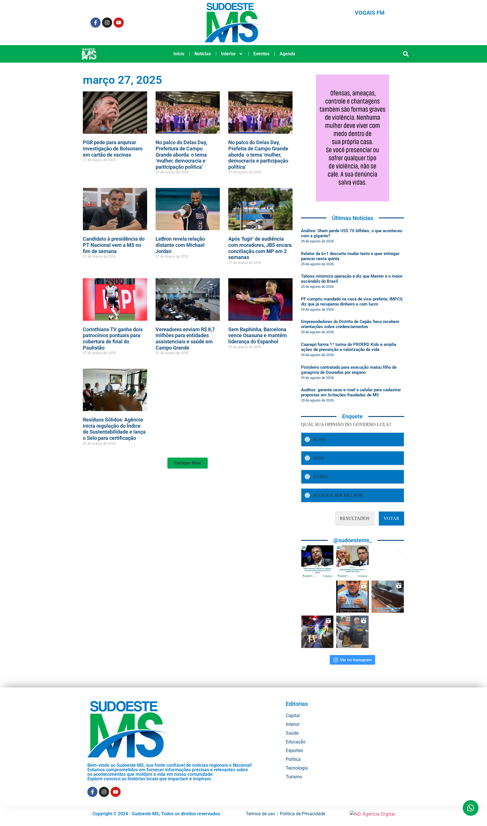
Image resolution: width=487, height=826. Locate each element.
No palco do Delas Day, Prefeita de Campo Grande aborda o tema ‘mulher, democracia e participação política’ (258, 154)
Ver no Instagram (356, 659)
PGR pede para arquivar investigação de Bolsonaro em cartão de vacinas (113, 148)
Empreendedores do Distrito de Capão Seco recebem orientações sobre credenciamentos (350, 324)
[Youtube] (119, 22)
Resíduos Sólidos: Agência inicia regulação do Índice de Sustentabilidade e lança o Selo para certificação (114, 429)
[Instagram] (107, 22)
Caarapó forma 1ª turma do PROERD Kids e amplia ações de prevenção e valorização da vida (348, 347)
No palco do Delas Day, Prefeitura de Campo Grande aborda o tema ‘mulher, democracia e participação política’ (181, 154)
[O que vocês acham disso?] (352, 597)
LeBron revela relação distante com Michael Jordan (180, 245)
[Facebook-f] (95, 22)
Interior (228, 53)
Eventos (261, 53)
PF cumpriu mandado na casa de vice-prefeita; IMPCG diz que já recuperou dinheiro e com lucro (352, 301)
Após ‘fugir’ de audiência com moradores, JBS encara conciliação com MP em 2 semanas (260, 248)
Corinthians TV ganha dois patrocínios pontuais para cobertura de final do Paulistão (113, 338)
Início (178, 53)
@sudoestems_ (352, 540)
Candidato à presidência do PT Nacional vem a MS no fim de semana (114, 245)
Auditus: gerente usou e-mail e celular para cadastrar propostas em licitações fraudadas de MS (351, 392)
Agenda (287, 53)
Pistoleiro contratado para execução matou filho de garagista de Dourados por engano (349, 370)
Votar (391, 518)
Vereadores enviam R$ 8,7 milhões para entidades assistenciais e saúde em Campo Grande (185, 338)
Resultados (354, 518)
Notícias (202, 53)
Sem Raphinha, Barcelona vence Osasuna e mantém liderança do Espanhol (257, 335)
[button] (406, 54)
